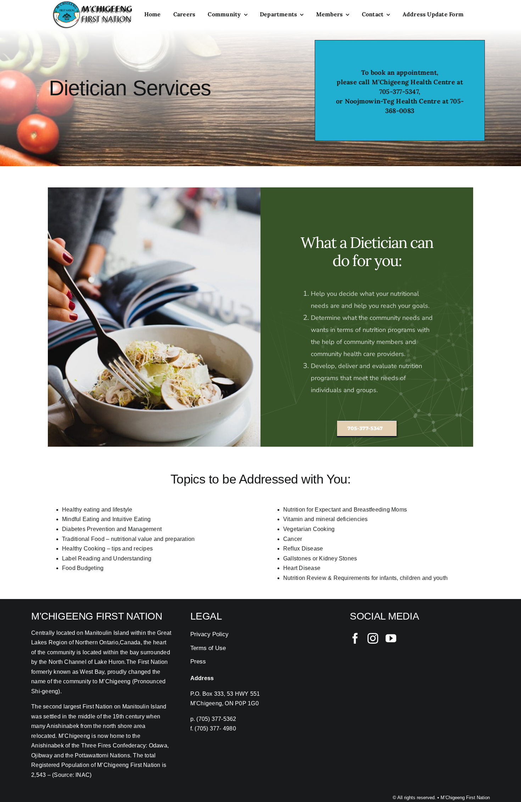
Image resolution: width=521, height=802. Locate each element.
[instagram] (373, 638)
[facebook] (355, 638)
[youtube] (391, 638)
